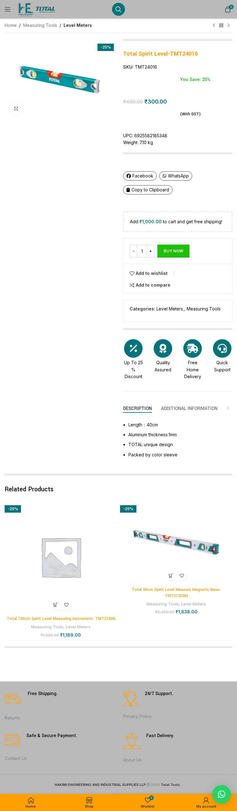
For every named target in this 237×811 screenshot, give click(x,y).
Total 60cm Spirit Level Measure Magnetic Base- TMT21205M (176, 593)
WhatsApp (178, 175)
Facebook (142, 175)
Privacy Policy (137, 716)
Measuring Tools (40, 25)
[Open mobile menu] (8, 9)
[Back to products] (221, 25)
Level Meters (78, 25)
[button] (55, 604)
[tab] (137, 408)
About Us (132, 759)
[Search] (118, 9)
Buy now (173, 250)
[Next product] (228, 25)
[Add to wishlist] (66, 604)
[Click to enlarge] (16, 109)
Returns (12, 717)
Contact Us (16, 758)
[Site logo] (37, 8)
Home (11, 25)
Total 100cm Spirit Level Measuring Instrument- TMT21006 (61, 618)
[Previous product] (214, 25)
